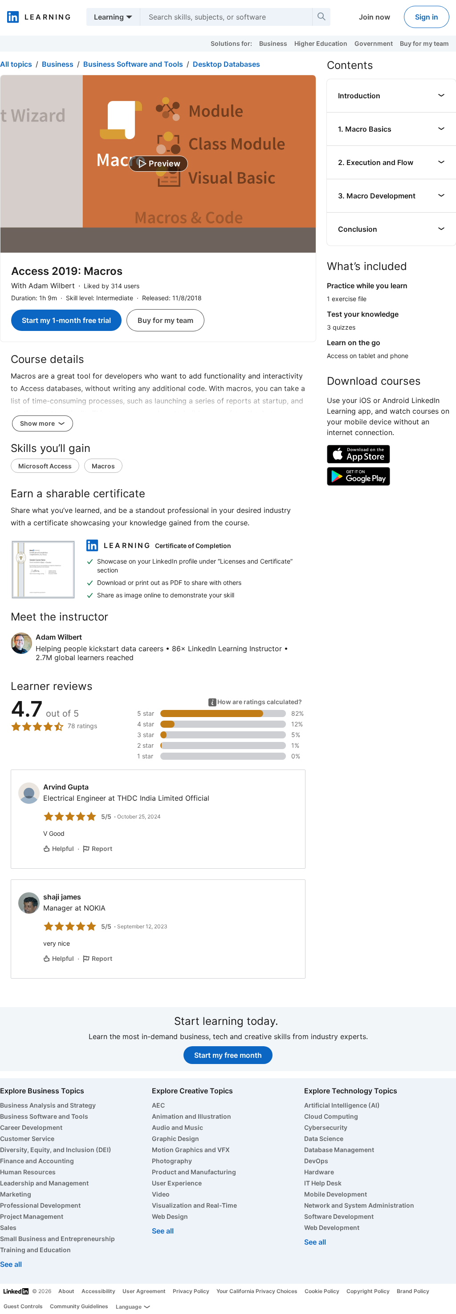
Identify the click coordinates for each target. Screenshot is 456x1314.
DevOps (316, 1161)
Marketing (15, 1194)
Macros (103, 466)
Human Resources (28, 1172)
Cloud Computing (331, 1116)
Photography (172, 1161)
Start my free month (228, 1055)
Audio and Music (177, 1127)
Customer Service (27, 1138)
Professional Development (40, 1205)
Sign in (426, 16)
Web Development (331, 1227)
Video (161, 1194)
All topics (16, 64)
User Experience (177, 1183)
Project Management (31, 1216)
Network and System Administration (359, 1205)
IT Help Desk (323, 1183)
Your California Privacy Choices (256, 1291)
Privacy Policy (191, 1291)
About (66, 1291)
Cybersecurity (325, 1127)
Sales (8, 1227)
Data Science (323, 1138)
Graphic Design (175, 1138)
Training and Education (35, 1250)
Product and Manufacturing (194, 1172)
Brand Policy (413, 1291)
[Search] (321, 17)
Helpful (63, 848)
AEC (158, 1105)
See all (11, 1264)
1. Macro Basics (364, 129)
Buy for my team (424, 43)
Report (102, 848)
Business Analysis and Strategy (48, 1105)
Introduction (359, 95)
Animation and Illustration (191, 1116)
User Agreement (144, 1291)
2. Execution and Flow (375, 162)
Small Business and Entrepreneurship (57, 1238)
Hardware (319, 1172)
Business (273, 43)
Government (373, 43)
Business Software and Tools (133, 64)
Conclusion (357, 229)
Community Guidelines (79, 1306)
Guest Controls (23, 1306)
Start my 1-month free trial (66, 320)
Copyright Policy (368, 1291)
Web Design (170, 1216)
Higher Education (320, 43)
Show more (38, 423)
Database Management (339, 1149)
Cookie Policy (322, 1291)
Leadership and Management (44, 1183)
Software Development (339, 1216)
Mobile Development (335, 1194)
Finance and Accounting (37, 1161)
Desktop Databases (226, 64)
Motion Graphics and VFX (191, 1149)
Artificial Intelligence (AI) (342, 1105)
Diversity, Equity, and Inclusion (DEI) (55, 1149)
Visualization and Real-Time (194, 1205)
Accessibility (98, 1291)
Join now (374, 16)
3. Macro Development (376, 195)
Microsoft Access (45, 466)
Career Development (31, 1127)
